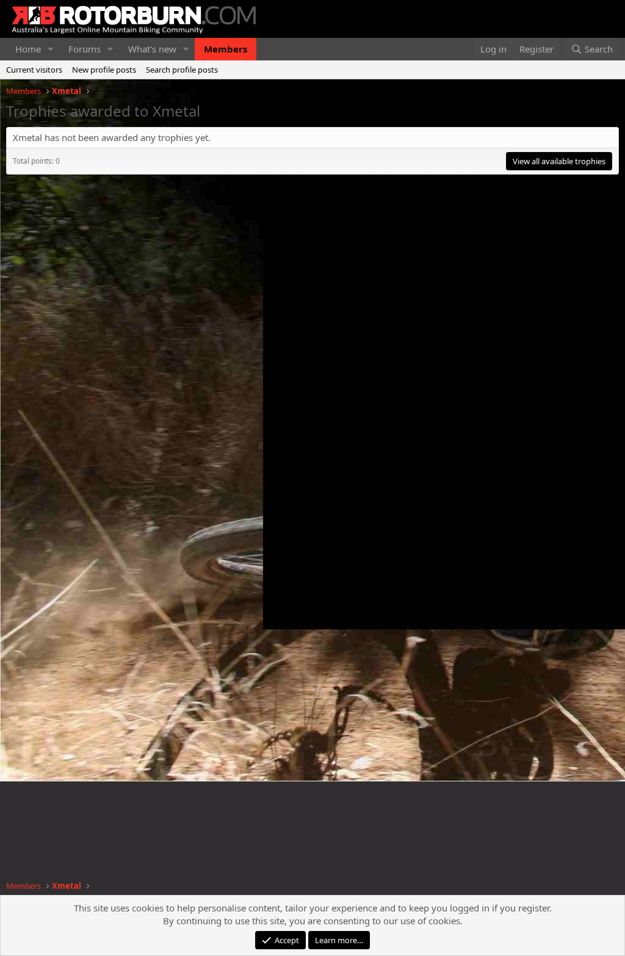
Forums (84, 49)
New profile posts (104, 69)
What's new (152, 49)
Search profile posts (182, 69)
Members (225, 49)
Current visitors (34, 69)
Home (28, 49)
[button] (50, 49)
